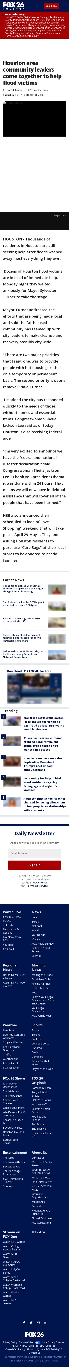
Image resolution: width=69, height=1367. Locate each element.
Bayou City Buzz (12, 1127)
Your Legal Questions (38, 1009)
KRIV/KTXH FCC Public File (41, 1212)
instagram (38, 1323)
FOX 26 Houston (33, 90)
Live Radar (9, 1030)
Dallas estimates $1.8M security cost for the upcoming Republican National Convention (24, 654)
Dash (35, 1052)
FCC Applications (42, 1222)
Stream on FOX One (11, 1234)
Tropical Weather (13, 1042)
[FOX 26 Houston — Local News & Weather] (13, 5)
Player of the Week (43, 1069)
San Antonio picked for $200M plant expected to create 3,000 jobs (23, 603)
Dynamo (37, 1048)
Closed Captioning (42, 1218)
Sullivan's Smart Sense (41, 949)
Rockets (36, 1039)
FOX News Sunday (43, 943)
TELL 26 (8, 925)
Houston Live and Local (13, 1133)
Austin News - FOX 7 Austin (14, 984)
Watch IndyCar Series (11, 1271)
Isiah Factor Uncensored (10, 1085)
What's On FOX (41, 1177)
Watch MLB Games (10, 1255)
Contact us (38, 1157)
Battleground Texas (11, 1141)
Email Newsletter (42, 1182)
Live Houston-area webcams (14, 1036)
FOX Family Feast (42, 1015)
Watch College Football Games (12, 1247)
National (37, 926)
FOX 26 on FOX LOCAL (12, 918)
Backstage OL (11, 1166)
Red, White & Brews (39, 1094)
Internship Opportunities (40, 1195)
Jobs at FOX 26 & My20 (42, 1188)
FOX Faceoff (39, 1104)
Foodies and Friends (39, 1118)
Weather (10, 1025)
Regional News (10, 967)
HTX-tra (38, 1232)
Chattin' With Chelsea (10, 1101)
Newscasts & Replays (11, 931)
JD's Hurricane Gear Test (11, 1048)
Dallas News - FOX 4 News (14, 976)
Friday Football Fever (40, 1062)
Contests (8, 1186)
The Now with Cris (14, 1162)
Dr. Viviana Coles (42, 979)
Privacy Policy (38, 882)
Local (35, 917)
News (46, 90)
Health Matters (40, 988)
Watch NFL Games (14, 1241)
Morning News (39, 967)
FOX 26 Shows (14, 1078)
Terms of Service (37, 886)
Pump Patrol (10, 1063)
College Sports (40, 1043)
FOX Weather (11, 1067)
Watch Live (51, 6)
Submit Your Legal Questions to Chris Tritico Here (43, 1000)
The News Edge (12, 1095)
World (35, 930)
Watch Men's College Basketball (14, 1278)
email (45, 1323)
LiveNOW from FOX (12, 938)
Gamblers (37, 1056)
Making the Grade (42, 975)
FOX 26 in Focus (41, 1100)
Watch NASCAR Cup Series (12, 1263)
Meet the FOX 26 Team (42, 1163)
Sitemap (36, 955)
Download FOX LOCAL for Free (29, 671)
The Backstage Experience (12, 1172)
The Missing (39, 1128)
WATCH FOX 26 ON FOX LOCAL (41, 1171)
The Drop (8, 1157)
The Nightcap (11, 1091)
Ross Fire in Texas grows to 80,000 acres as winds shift (22, 620)
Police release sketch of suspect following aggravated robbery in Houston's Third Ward (22, 637)
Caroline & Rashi (41, 1088)
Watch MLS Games (10, 1301)
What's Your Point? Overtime (14, 1113)
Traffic (7, 1054)
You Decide (38, 935)
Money (36, 939)
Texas (35, 921)
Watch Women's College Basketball (14, 1286)
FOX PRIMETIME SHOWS (13, 1180)
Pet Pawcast (39, 1124)
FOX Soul (8, 949)
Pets (34, 992)
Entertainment (15, 1152)
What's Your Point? (14, 1107)
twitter (31, 1323)
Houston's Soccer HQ (42, 1134)
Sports (37, 1025)
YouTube (8, 944)
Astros (35, 1030)
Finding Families (41, 983)
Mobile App (38, 1201)
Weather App (10, 1059)
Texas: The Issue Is (13, 1121)
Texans (36, 1034)
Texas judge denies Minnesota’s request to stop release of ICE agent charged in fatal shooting (24, 588)
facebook (24, 1323)
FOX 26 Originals (39, 1080)
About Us (39, 1152)
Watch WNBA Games (11, 1294)
